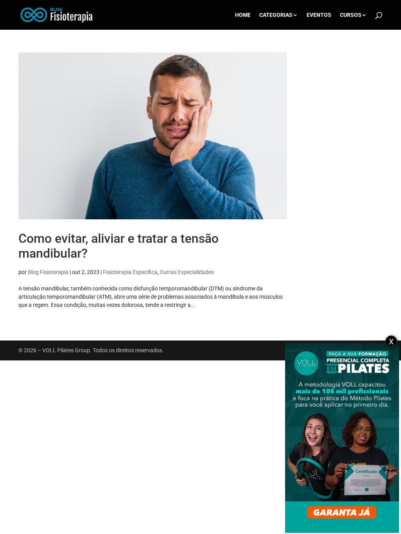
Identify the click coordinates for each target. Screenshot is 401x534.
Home (243, 15)
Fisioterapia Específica (130, 272)
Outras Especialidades (187, 272)
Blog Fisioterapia (48, 272)
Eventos (319, 15)
